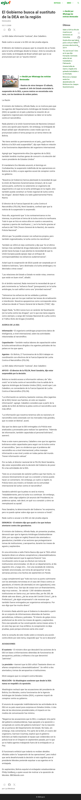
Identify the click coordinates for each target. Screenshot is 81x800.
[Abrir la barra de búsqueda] (78, 3)
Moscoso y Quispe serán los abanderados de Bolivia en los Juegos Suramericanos (70, 82)
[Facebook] (9, 30)
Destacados (6, 21)
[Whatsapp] (4, 30)
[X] (14, 30)
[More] (79, 46)
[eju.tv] (6, 3)
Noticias (57, 3)
